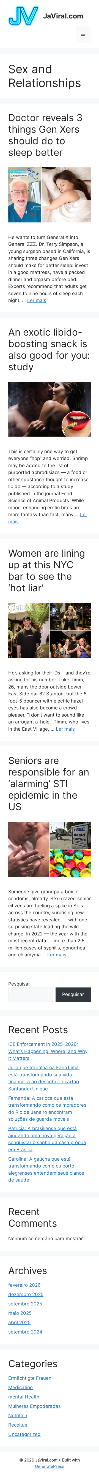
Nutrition (17, 1415)
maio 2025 (20, 1313)
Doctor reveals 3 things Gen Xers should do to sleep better (45, 135)
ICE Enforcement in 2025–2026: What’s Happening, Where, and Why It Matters (47, 1051)
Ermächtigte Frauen (29, 1378)
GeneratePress (49, 1466)
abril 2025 (19, 1322)
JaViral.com (63, 16)
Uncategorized (24, 1434)
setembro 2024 (25, 1332)
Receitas (17, 1425)
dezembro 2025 (25, 1294)
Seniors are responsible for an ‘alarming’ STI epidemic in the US (48, 783)
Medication (20, 1387)
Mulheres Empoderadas (34, 1406)
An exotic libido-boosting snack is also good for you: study (49, 349)
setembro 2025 (25, 1304)
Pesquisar (19, 984)
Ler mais (36, 300)
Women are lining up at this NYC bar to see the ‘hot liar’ (46, 570)
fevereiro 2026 (24, 1285)
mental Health (23, 1397)
